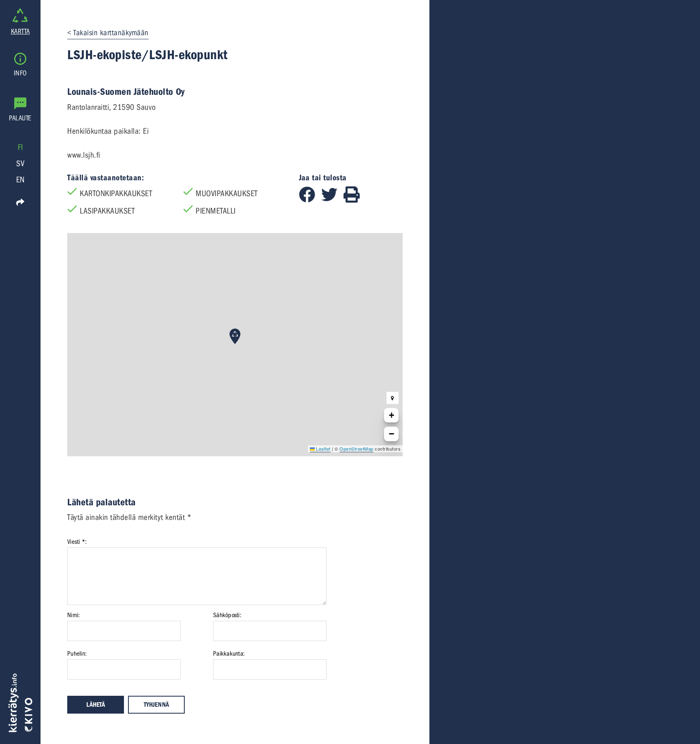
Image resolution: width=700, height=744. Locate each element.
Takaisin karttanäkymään (111, 32)
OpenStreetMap (356, 448)
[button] (235, 336)
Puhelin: (77, 653)
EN (20, 179)
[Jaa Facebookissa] (310, 200)
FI (20, 147)
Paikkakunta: (229, 653)
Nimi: (73, 615)
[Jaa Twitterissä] (332, 200)
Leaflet (323, 448)
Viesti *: (77, 541)
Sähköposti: (227, 615)
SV (20, 163)
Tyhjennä (156, 704)
